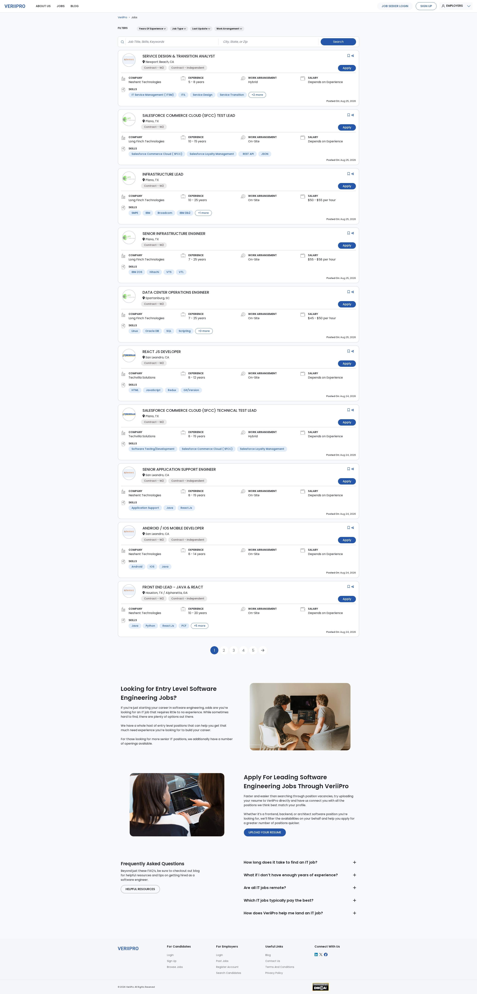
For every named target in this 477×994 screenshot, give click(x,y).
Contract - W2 (154, 68)
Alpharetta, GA (177, 593)
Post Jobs (222, 961)
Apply (347, 68)
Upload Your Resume (265, 832)
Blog (268, 955)
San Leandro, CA (157, 357)
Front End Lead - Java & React (173, 587)
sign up (426, 6)
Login (219, 955)
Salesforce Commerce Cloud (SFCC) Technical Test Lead (200, 410)
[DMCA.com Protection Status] (320, 987)
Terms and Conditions (279, 967)
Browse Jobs (175, 967)
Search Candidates (228, 973)
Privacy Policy (274, 973)
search (338, 42)
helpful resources (140, 889)
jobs (61, 6)
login (170, 955)
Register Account (227, 967)
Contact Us (272, 961)
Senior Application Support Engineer (179, 469)
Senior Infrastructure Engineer (174, 233)
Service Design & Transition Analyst (179, 56)
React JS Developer (162, 351)
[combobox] (171, 42)
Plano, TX (152, 121)
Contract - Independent (187, 68)
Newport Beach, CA (160, 62)
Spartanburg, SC (158, 298)
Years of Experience (151, 28)
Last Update (200, 28)
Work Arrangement (228, 28)
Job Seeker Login (395, 6)
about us (43, 6)
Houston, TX (154, 593)
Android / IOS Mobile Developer (173, 528)
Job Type (178, 28)
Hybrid (253, 82)
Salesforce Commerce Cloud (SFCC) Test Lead (189, 115)
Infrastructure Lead (163, 174)
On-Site (254, 141)
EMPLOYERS (454, 6)
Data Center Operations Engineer (176, 292)
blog (75, 6)
